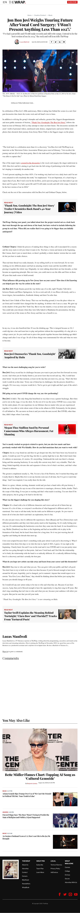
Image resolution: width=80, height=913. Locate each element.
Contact (25, 872)
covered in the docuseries (30, 163)
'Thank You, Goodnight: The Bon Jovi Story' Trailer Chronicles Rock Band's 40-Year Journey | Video (29, 209)
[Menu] (4, 2)
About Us (25, 865)
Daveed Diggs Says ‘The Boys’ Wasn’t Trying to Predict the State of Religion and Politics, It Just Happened (25, 816)
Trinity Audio (22, 103)
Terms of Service (56, 865)
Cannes (67, 867)
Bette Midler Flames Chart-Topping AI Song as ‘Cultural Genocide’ (40, 776)
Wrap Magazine (69, 862)
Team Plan (40, 868)
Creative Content (40, 15)
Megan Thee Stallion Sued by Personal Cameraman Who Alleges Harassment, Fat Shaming (28, 431)
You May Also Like (16, 720)
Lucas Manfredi (24, 42)
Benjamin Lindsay (32, 783)
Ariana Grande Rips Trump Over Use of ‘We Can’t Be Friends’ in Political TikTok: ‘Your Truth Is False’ (27, 794)
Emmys (67, 875)
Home (30, 15)
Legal (53, 861)
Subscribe (72, 2)
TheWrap (26, 861)
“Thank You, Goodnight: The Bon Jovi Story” (48, 122)
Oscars (67, 878)
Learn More (40, 872)
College (67, 871)
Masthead (25, 880)
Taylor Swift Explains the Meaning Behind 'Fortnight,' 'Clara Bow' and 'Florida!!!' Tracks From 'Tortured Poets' (30, 616)
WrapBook (25, 887)
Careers (24, 876)
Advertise (25, 868)
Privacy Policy (55, 868)
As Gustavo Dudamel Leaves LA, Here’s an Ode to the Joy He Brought (26, 837)
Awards (5, 812)
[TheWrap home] (17, 2)
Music (50, 15)
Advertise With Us (71, 882)
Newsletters (26, 884)
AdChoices (54, 872)
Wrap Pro (40, 861)
